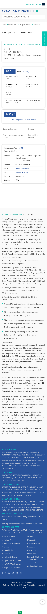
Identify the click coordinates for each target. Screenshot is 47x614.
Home (4, 24)
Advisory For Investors (35, 566)
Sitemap (30, 536)
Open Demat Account (12, 560)
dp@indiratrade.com (10, 433)
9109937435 (37, 532)
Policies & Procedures (12, 543)
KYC (25, 215)
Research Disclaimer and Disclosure (35, 558)
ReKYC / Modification (12, 564)
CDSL (30, 215)
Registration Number (12, 567)
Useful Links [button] (8, 550)
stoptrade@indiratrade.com (13, 532)
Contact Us (31, 550)
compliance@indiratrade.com (28, 516)
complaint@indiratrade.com (31, 523)
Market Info (12, 24)
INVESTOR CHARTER (10, 527)
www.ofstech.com (22, 172)
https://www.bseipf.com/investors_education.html (20, 367)
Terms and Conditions (35, 563)
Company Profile (24, 24)
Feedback (31, 547)
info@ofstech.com (22, 168)
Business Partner (33, 543)
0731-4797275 (7, 519)
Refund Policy (9, 540)
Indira (20, 612)
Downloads (31, 540)
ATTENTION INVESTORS (12, 215)
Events (6, 547)
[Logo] (7, 4)
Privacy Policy (9, 536)
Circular (7, 554)
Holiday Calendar (10, 557)
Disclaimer (31, 554)
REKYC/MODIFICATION (33, 4)
